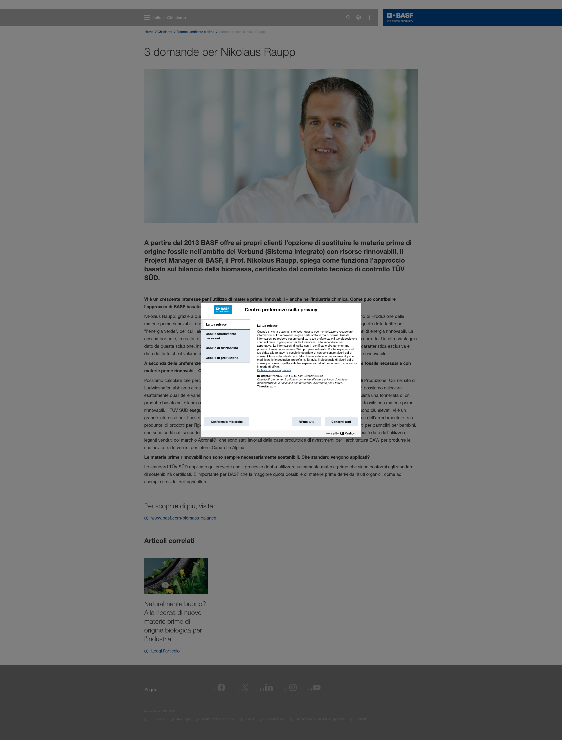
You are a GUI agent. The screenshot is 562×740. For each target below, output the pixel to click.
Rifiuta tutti (306, 421)
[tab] (225, 324)
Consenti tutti (341, 421)
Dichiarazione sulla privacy (274, 370)
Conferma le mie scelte (227, 421)
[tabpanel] (307, 358)
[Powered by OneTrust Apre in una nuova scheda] (342, 434)
